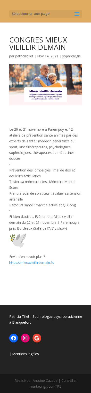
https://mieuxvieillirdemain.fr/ (31, 262)
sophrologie (71, 56)
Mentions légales (25, 353)
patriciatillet (24, 56)
